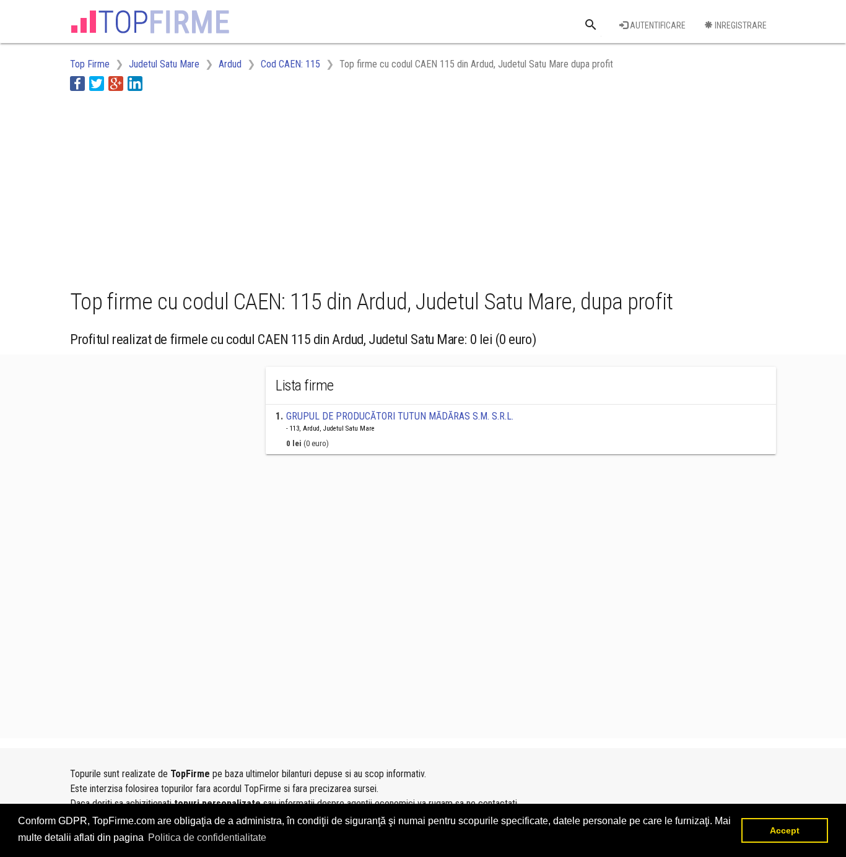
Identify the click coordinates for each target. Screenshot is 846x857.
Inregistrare (740, 25)
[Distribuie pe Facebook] (77, 83)
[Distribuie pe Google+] (115, 83)
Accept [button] (785, 830)
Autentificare (657, 25)
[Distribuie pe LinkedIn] (135, 83)
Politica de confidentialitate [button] (207, 837)
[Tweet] (96, 83)
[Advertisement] (295, 187)
